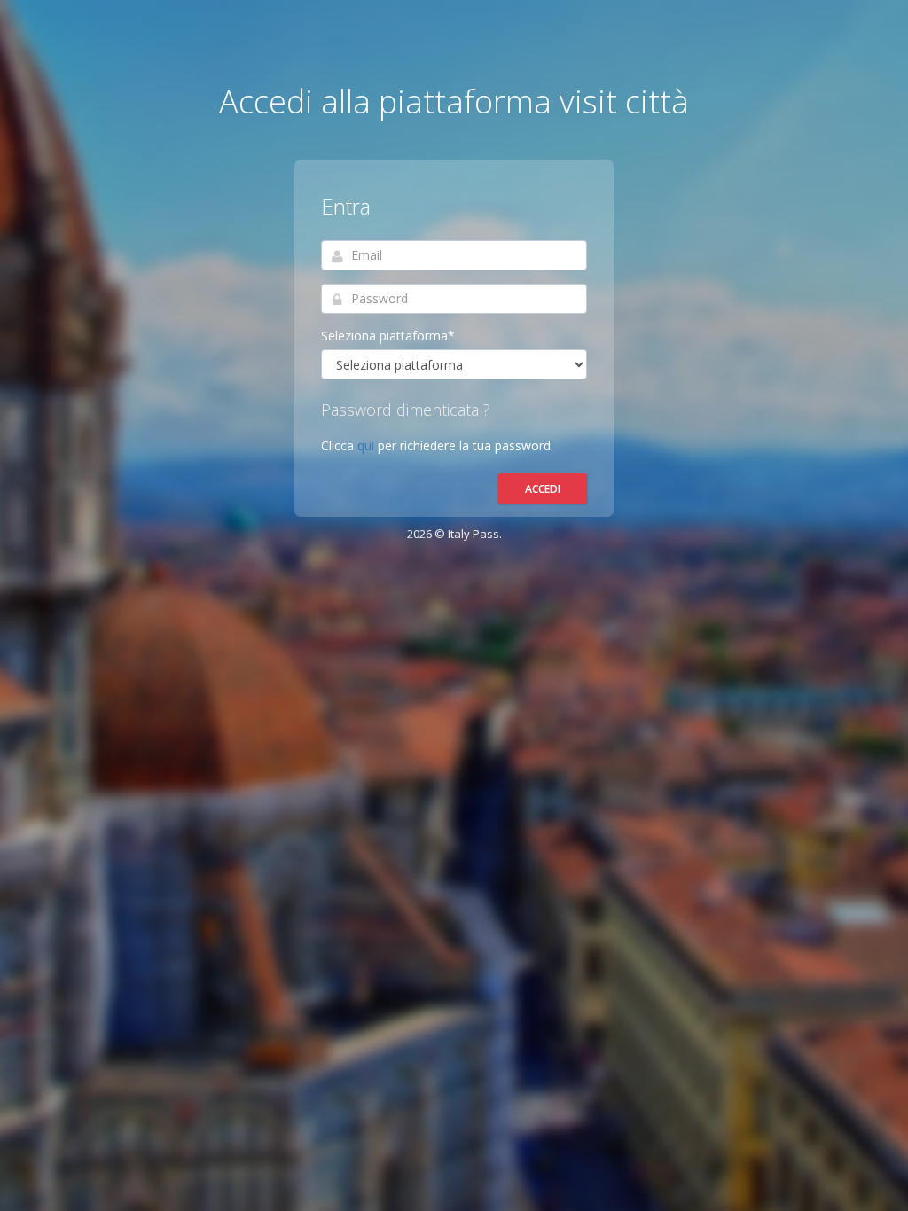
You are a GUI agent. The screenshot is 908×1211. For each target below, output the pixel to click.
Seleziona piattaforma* (388, 335)
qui (367, 445)
